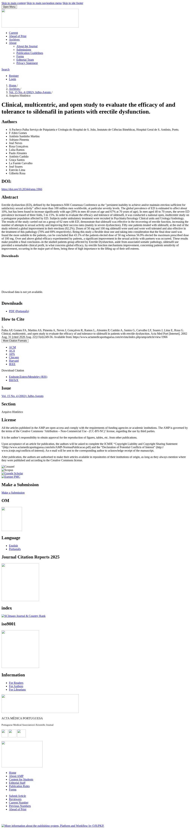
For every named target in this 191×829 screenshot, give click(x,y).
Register (14, 75)
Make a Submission (13, 492)
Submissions (23, 49)
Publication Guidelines (29, 53)
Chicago (14, 357)
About (12, 42)
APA (12, 354)
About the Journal (26, 46)
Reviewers (15, 799)
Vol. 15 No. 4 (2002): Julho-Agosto (30, 92)
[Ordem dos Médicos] (11, 530)
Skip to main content (13, 3)
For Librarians (17, 689)
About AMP (16, 776)
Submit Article (17, 795)
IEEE (12, 364)
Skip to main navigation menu (44, 3)
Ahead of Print (17, 36)
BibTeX (13, 380)
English (13, 545)
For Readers (16, 682)
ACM (12, 347)
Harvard (14, 360)
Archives (14, 39)
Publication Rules (19, 786)
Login (12, 79)
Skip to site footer (72, 3)
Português (15, 549)
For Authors (16, 686)
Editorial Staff (17, 782)
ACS (12, 350)
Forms (20, 56)
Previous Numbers (20, 806)
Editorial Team (25, 59)
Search (5, 69)
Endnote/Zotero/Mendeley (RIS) (28, 376)
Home (13, 85)
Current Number (18, 802)
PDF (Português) (19, 311)
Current (13, 32)
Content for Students (21, 779)
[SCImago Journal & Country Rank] (23, 615)
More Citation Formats (15, 340)
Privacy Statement (27, 63)
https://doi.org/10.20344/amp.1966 (21, 189)
